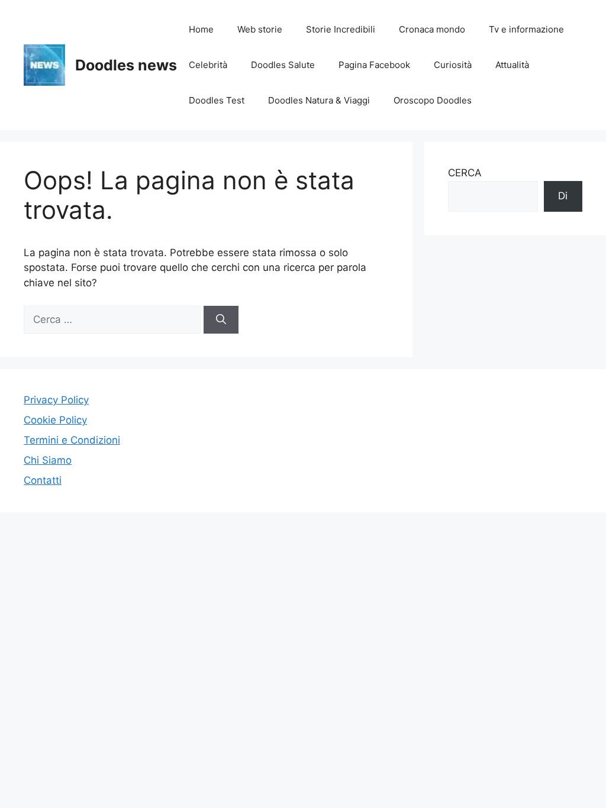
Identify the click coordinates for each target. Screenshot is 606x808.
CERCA (465, 173)
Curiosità (453, 64)
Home (201, 29)
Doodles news (126, 65)
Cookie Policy (55, 420)
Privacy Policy (56, 400)
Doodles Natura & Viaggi (319, 100)
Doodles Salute (283, 64)
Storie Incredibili (340, 29)
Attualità (512, 64)
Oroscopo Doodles (433, 100)
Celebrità (208, 64)
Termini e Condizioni (72, 440)
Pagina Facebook (374, 64)
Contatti (43, 480)
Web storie (259, 29)
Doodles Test (216, 100)
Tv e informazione (526, 29)
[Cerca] (221, 320)
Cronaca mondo (432, 29)
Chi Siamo (48, 460)
